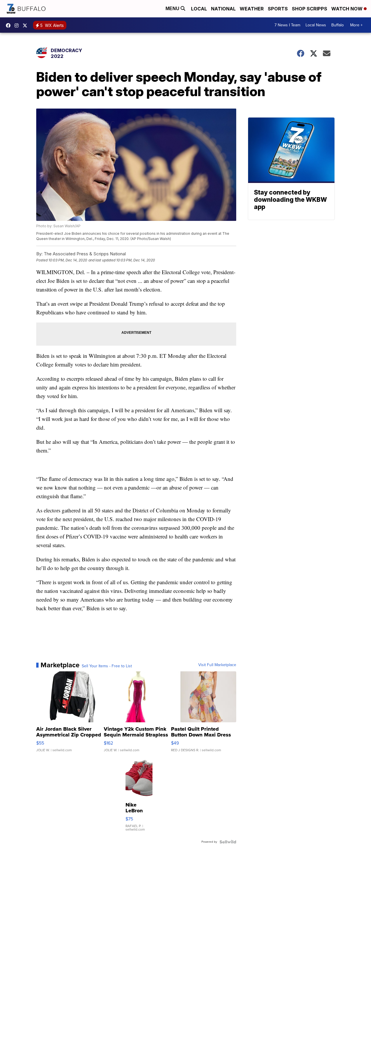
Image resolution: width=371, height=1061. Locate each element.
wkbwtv (9, 25)
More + (356, 25)
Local (199, 9)
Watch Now (347, 9)
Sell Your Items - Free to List (107, 666)
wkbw (17, 25)
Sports (278, 9)
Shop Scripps (309, 9)
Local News (315, 25)
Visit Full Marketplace (217, 665)
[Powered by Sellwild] (227, 842)
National (223, 9)
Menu (173, 8)
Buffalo (337, 25)
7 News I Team (287, 25)
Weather (252, 9)
